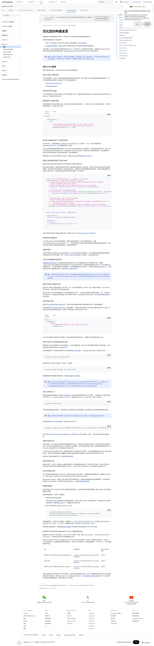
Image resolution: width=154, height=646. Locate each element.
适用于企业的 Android (29, 616)
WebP (44, 287)
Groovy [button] (47, 111)
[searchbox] (11, 15)
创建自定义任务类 (81, 274)
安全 (25, 618)
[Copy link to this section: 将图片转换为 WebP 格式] (62, 284)
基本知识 (19, 2)
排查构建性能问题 (84, 481)
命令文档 (91, 386)
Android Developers (47, 25)
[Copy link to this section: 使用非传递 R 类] (55, 441)
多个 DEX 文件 (88, 51)
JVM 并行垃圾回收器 (57, 421)
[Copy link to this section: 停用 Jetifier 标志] (57, 471)
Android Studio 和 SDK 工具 (54, 83)
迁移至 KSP (58, 96)
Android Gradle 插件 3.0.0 (59, 308)
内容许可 (55, 585)
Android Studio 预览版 (56, 10)
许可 (32, 642)
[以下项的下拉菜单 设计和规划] (35, 2)
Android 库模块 (61, 253)
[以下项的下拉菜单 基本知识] (23, 2)
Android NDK (114, 623)
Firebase (58, 635)
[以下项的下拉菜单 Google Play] (57, 2)
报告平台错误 (135, 613)
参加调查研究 (135, 621)
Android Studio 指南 (116, 613)
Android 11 (91, 628)
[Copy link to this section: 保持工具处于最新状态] (60, 75)
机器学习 (47, 616)
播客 (25, 628)
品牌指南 (37, 642)
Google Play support (137, 618)
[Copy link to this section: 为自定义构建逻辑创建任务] (64, 260)
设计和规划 (30, 2)
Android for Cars (71, 621)
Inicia (147, 24)
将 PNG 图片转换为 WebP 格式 (56, 304)
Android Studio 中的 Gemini (25, 10)
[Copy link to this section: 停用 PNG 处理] (55, 301)
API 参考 (113, 618)
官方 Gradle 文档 (70, 268)
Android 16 (91, 616)
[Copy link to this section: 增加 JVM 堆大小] (56, 392)
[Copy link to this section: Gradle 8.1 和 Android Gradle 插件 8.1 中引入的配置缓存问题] (84, 532)
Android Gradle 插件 (51, 86)
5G (46, 626)
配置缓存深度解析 (66, 527)
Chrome (51, 635)
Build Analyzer (68, 395)
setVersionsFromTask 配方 (86, 233)
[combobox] (106, 1)
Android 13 (91, 623)
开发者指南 (113, 616)
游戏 (46, 613)
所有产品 (81, 635)
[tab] (47, 111)
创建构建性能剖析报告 (49, 263)
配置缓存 (48, 489)
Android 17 (91, 613)
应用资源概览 (69, 456)
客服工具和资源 (41, 10)
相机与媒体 (48, 621)
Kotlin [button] (54, 111)
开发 (41, 2)
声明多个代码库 (85, 156)
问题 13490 (61, 503)
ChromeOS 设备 (71, 618)
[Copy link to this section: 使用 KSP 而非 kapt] (58, 91)
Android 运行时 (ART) (73, 51)
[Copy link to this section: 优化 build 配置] (58, 67)
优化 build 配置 (82, 43)
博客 (64, 2)
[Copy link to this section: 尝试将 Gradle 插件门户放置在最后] (70, 140)
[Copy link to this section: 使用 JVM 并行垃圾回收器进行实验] (69, 342)
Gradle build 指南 (71, 10)
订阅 (136, 642)
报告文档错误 (135, 616)
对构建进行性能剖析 (52, 46)
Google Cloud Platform (70, 635)
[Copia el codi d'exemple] (110, 114)
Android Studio (137, 2)
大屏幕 (68, 613)
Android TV (70, 623)
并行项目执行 (77, 255)
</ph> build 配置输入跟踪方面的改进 (91, 576)
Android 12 (91, 626)
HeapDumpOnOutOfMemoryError (62, 434)
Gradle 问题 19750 (97, 415)
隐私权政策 (48, 623)
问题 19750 (61, 382)
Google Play (51, 2)
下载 (3, 10)
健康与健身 (48, 618)
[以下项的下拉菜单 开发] (44, 2)
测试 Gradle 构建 (76, 350)
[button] (9, 22)
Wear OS (69, 616)
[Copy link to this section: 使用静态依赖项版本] (59, 238)
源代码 (25, 621)
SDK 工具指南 (84, 10)
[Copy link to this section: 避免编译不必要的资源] (60, 101)
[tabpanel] (77, 125)
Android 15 (91, 618)
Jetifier (78, 474)
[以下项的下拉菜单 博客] (67, 2)
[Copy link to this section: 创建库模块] (52, 250)
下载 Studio (113, 621)
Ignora (138, 24)
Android (26, 613)
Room (46, 96)
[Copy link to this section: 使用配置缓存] (54, 486)
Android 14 (91, 621)
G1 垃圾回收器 (61, 347)
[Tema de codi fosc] (108, 114)
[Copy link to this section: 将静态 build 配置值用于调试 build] (69, 161)
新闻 (25, 623)
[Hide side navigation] (19, 643)
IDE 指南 (11, 10)
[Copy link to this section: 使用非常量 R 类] (55, 461)
